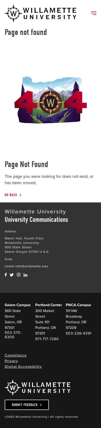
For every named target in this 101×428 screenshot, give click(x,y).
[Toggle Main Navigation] (93, 13)
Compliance (16, 355)
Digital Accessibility (23, 366)
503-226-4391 (78, 333)
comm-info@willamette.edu (26, 266)
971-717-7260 (47, 339)
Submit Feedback (25, 405)
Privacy (11, 360)
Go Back (11, 195)
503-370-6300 (13, 334)
